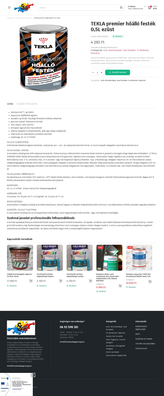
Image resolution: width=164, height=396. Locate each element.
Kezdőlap (10, 18)
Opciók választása (150, 281)
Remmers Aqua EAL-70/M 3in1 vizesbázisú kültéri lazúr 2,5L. (138, 275)
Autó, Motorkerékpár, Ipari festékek (119, 50)
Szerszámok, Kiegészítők (116, 355)
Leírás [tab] (10, 103)
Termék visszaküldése (145, 343)
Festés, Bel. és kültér (114, 336)
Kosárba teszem (119, 72)
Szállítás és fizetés (143, 339)
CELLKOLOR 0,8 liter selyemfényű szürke (75, 275)
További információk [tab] (27, 103)
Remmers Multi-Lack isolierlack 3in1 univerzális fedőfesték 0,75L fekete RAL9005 (107, 277)
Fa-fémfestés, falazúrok (24, 18)
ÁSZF (137, 334)
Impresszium (141, 348)
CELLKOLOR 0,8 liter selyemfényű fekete (45, 275)
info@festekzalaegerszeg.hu (19, 366)
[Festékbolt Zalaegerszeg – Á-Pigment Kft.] (24, 7)
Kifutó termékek (112, 352)
